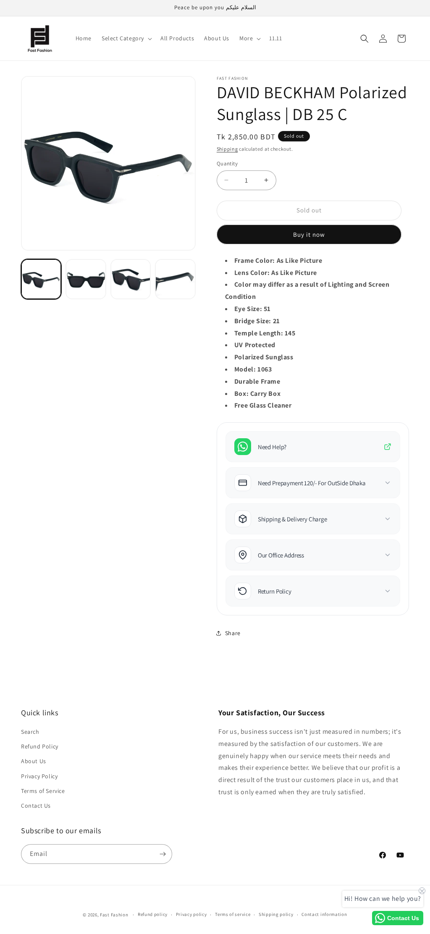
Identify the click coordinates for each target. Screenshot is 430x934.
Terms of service (232, 914)
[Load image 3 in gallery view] (130, 279)
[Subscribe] (162, 854)
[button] (126, 38)
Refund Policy (39, 746)
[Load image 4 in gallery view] (175, 279)
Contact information (324, 914)
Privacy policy (191, 914)
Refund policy (153, 914)
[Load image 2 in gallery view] (86, 279)
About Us (33, 761)
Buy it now (309, 234)
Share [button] (233, 633)
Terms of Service (43, 791)
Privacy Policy (39, 776)
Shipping (227, 149)
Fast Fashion (114, 915)
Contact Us (36, 805)
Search (30, 731)
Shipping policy (276, 914)
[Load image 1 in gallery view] (41, 279)
